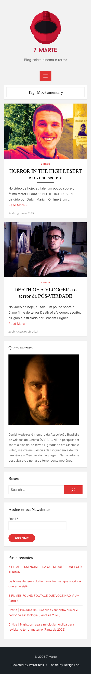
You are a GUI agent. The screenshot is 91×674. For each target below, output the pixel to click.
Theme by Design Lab (64, 665)
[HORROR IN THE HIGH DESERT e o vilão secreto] (45, 131)
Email (13, 518)
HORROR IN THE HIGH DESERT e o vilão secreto (45, 174)
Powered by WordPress (27, 665)
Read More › (17, 205)
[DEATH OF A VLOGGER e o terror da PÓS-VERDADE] (45, 249)
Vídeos (45, 164)
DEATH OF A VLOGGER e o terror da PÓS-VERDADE (45, 292)
